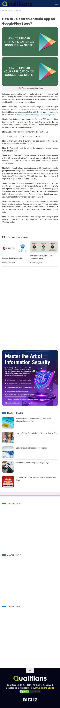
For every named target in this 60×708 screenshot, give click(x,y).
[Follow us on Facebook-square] (25, 700)
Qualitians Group (45, 688)
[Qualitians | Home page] (22, 3)
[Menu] (56, 3)
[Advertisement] (26, 526)
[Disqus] (30, 308)
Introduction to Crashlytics (12, 258)
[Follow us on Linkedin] (35, 700)
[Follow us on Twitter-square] (30, 700)
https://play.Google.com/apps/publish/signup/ (35, 115)
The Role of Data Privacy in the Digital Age (32, 463)
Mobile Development (11, 11)
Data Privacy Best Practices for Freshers (31, 448)
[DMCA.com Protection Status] (30, 693)
